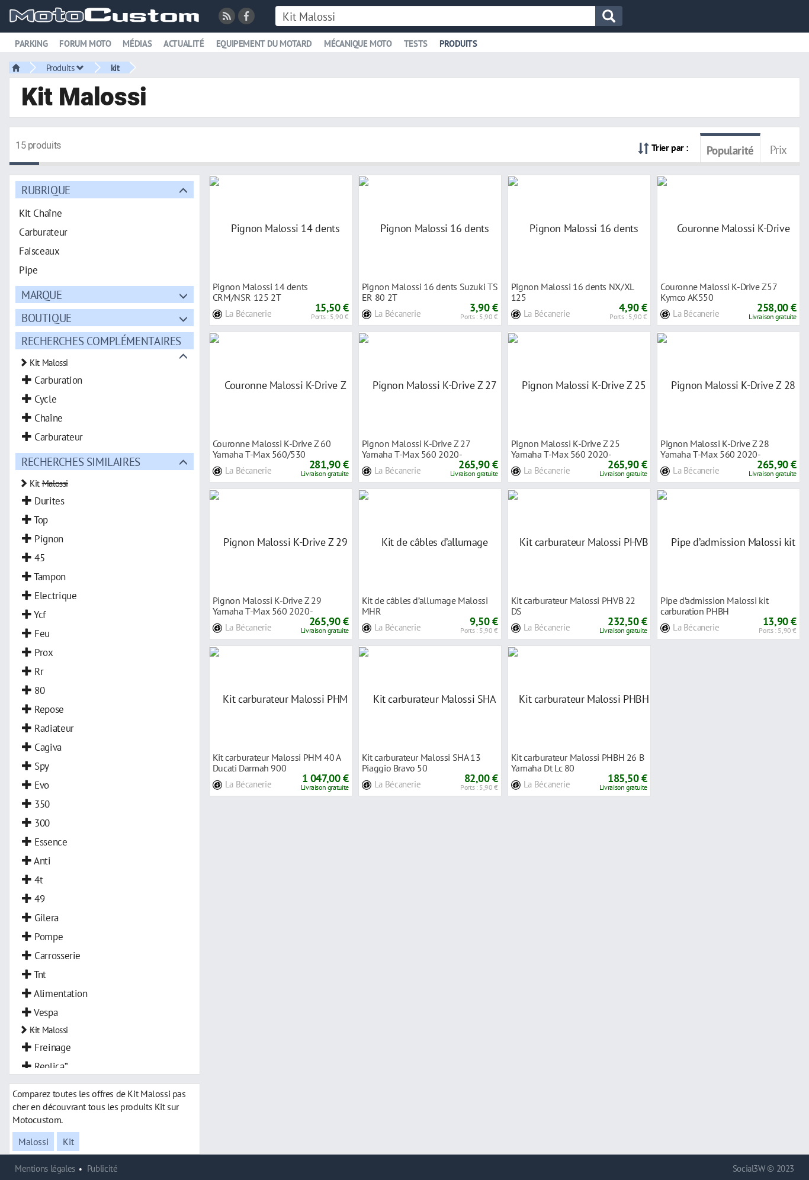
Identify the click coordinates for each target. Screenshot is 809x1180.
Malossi (33, 1141)
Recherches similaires (80, 461)
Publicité (102, 1168)
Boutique (46, 317)
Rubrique (45, 189)
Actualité (183, 43)
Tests (416, 43)
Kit (68, 1141)
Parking (31, 43)
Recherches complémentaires (101, 340)
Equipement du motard (264, 43)
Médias (137, 43)
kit (115, 67)
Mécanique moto (358, 43)
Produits (458, 43)
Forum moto (85, 43)
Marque (41, 294)
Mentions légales (45, 1168)
